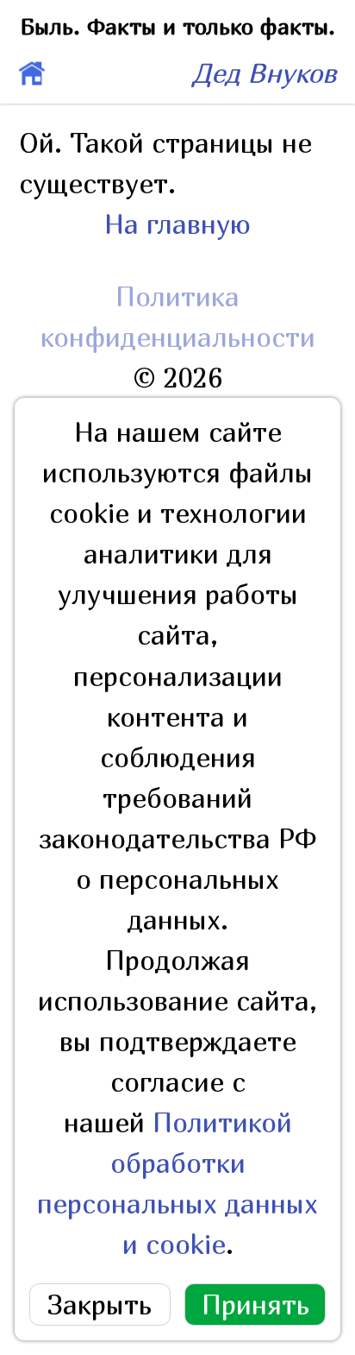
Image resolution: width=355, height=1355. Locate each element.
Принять (255, 1304)
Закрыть (99, 1304)
